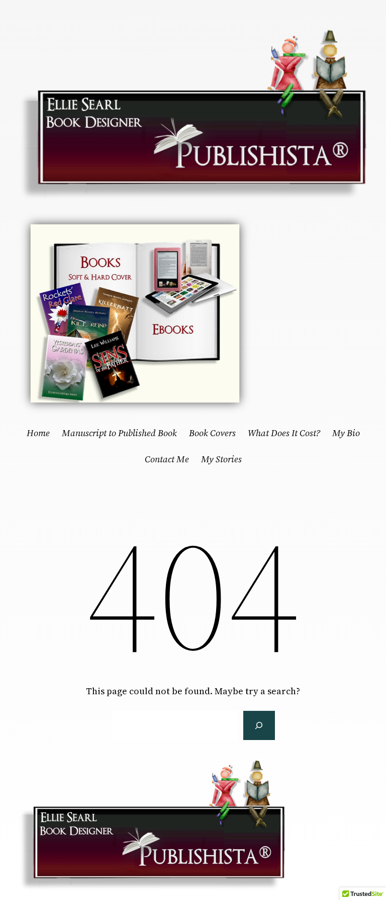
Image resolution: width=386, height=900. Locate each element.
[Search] (258, 725)
